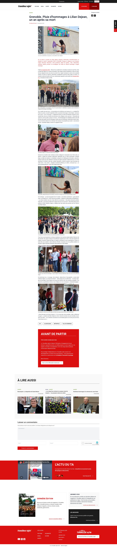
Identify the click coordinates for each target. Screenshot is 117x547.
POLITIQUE (37, 6)
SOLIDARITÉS (53, 6)
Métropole (57, 323)
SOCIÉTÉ (47, 6)
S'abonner (97, 1)
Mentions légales (64, 545)
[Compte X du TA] (22, 539)
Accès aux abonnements (89, 505)
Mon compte (81, 1)
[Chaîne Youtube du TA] (19, 539)
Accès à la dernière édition (55, 519)
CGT (40, 323)
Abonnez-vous (62, 535)
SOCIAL (42, 6)
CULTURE (59, 6)
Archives (91, 1)
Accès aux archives (90, 520)
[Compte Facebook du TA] (24, 539)
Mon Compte (61, 537)
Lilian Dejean (47, 323)
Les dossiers (84, 6)
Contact (61, 539)
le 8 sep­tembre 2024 (45, 69)
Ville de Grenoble (67, 323)
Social (46, 389)
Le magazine (94, 6)
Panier (87, 1)
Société (31, 12)
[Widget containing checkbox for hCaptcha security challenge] (90, 443)
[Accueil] (25, 6)
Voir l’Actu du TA (87, 476)
